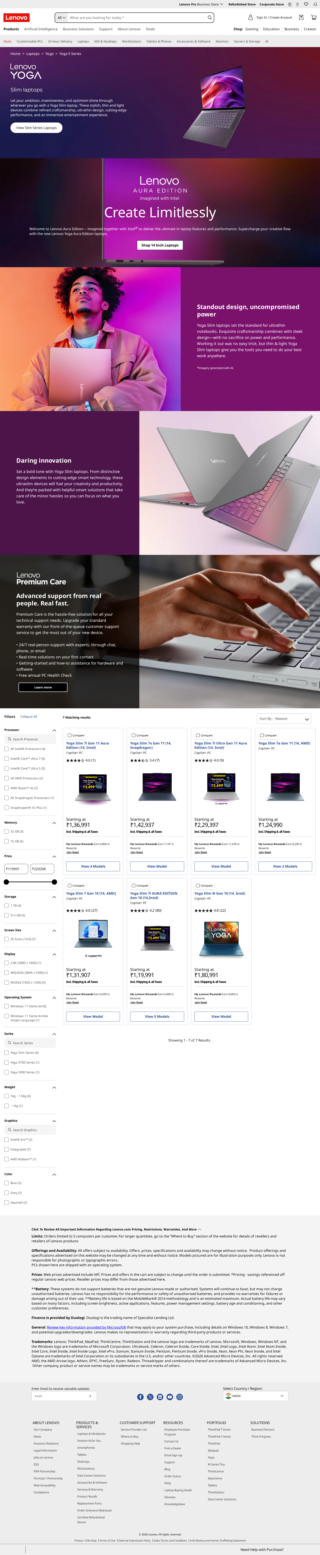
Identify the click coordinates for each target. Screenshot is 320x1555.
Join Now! (73, 852)
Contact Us (171, 1441)
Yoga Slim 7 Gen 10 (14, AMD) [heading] (91, 893)
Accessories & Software (92, 1482)
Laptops (33, 53)
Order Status (172, 1476)
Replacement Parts (89, 1503)
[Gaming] (259, 28)
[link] (297, 5)
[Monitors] (230, 41)
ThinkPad (214, 1443)
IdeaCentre (215, 1478)
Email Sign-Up (173, 1455)
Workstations (86, 1468)
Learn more (43, 687)
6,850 (103, 844)
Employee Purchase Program (177, 1432)
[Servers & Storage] (262, 41)
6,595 (103, 994)
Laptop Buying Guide (178, 1490)
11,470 (232, 844)
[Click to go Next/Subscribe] (90, 1396)
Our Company (43, 1429)
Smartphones (86, 1448)
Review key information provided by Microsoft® (86, 1327)
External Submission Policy (134, 1540)
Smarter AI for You (89, 1441)
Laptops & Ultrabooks (91, 1434)
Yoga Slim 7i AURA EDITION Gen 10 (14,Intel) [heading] (153, 895)
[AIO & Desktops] (118, 41)
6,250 (295, 844)
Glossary (169, 1497)
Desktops (83, 1461)
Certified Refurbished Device (91, 1519)
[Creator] (318, 28)
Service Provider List (134, 1429)
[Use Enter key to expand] (294, 18)
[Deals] (13, 41)
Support (169, 1462)
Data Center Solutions (91, 1475)
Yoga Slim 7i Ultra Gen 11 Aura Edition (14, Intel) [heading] (220, 745)
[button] (289, 4)
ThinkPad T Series (219, 1429)
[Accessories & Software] (212, 41)
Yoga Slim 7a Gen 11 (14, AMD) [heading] (284, 743)
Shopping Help (130, 1443)
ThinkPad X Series (219, 1436)
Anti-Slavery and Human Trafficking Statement (218, 1540)
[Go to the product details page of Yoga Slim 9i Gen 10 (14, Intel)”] (221, 938)
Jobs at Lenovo (43, 1457)
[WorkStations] (143, 41)
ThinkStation (216, 1492)
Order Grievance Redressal (94, 1510)
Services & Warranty (90, 1489)
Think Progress (261, 1436)
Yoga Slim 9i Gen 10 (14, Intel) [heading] (219, 893)
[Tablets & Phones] (173, 41)
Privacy (78, 1540)
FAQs (167, 1483)
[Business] (300, 28)
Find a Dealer (172, 1448)
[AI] (270, 41)
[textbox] (256, 1396)
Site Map (91, 1540)
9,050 (231, 994)
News (37, 1436)
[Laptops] (90, 41)
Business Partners (263, 1429)
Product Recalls (87, 1496)
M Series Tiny (216, 1464)
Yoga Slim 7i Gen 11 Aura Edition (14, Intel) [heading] (87, 745)
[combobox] (61, 17)
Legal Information (45, 1450)
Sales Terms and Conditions (170, 1540)
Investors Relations (46, 1443)
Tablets (81, 1454)
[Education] (281, 28)
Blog (167, 1469)
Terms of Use (107, 1540)
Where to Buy (129, 1436)
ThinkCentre (216, 1471)
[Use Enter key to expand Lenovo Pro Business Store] (221, 4)
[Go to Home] (16, 17)
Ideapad (213, 1450)
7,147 (167, 844)
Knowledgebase (174, 1504)
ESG (36, 1464)
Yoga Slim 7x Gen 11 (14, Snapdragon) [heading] (151, 745)
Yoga (49, 53)
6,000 (167, 994)
